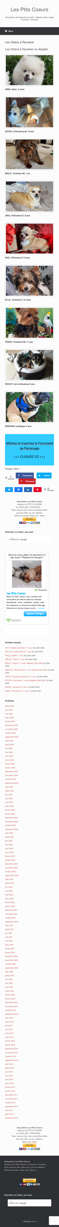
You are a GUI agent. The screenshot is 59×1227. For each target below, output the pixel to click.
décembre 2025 (11, 725)
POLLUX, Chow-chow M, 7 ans (18, 651)
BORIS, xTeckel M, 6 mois (16, 687)
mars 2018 (9, 1083)
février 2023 (10, 856)
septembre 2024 (11, 783)
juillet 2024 (9, 790)
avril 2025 (9, 756)
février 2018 (10, 1087)
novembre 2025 (11, 729)
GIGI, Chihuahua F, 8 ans (17, 257)
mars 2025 (9, 759)
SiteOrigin (27, 1221)
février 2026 (10, 721)
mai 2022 (9, 890)
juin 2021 (8, 933)
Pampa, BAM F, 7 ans (14, 655)
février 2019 (10, 1040)
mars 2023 (9, 852)
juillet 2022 (9, 883)
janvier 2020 (10, 998)
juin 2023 (8, 840)
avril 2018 (9, 1079)
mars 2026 (9, 717)
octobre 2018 (10, 1056)
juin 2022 (8, 886)
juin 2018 (8, 1071)
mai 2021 (9, 937)
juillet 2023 (9, 836)
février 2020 (10, 994)
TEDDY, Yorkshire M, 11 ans (19, 341)
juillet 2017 (9, 1114)
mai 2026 (9, 713)
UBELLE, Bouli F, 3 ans (15, 659)
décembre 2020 (11, 956)
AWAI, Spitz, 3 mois (14, 89)
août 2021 (9, 925)
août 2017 (9, 1110)
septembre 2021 (11, 921)
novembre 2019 (11, 1006)
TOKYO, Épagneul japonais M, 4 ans (20, 676)
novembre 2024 (11, 775)
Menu (10, 31)
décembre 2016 (11, 1117)
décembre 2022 (11, 863)
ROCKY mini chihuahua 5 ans (20, 384)
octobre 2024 (10, 779)
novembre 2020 (11, 960)
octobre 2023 (10, 825)
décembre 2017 (11, 1094)
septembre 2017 (11, 1106)
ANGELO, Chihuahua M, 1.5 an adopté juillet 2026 (26, 669)
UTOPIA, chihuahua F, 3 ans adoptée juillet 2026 (25, 680)
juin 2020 (8, 979)
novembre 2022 (11, 867)
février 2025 (10, 763)
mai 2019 (9, 1029)
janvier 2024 (10, 813)
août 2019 (9, 1017)
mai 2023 (9, 844)
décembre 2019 (11, 1002)
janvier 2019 (10, 1044)
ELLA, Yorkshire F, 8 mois (18, 299)
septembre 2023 (11, 829)
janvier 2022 (10, 906)
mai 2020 (9, 983)
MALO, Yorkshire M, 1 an (17, 173)
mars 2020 (9, 990)
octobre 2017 (10, 1102)
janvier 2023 (10, 860)
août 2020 (9, 971)
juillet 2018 (9, 1067)
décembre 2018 (11, 1048)
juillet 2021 (9, 929)
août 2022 (9, 879)
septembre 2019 (11, 1014)
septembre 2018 (11, 1060)
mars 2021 (9, 944)
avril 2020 (9, 987)
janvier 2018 (10, 1091)
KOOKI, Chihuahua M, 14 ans (19, 131)
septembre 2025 (11, 736)
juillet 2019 (9, 1021)
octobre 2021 (10, 917)
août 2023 (9, 833)
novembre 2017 (11, 1098)
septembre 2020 (11, 967)
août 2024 (9, 786)
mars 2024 (9, 806)
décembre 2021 (11, 910)
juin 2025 (8, 748)
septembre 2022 (11, 875)
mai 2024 (9, 798)
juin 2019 (8, 1025)
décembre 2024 (11, 771)
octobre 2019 (10, 1010)
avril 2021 (9, 940)
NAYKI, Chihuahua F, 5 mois (17, 690)
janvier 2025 (10, 767)
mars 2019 (9, 1037)
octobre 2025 (10, 732)
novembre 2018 (11, 1052)
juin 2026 (8, 709)
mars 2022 (9, 898)
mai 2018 (9, 1075)
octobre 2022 (10, 871)
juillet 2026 (9, 706)
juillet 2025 (9, 744)
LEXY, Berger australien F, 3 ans (18, 647)
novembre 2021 (11, 913)
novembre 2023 (11, 821)
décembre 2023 (11, 817)
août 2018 (9, 1064)
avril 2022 (9, 894)
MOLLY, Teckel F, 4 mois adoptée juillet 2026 (23, 663)
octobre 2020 (10, 963)
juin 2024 (8, 794)
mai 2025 (9, 752)
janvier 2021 (10, 952)
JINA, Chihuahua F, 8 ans (17, 215)
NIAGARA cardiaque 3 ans (18, 426)
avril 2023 (9, 848)
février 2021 (10, 948)
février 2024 (10, 809)
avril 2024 (9, 802)
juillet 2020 (9, 975)
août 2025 (9, 740)
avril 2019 (9, 1033)
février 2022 (10, 902)
